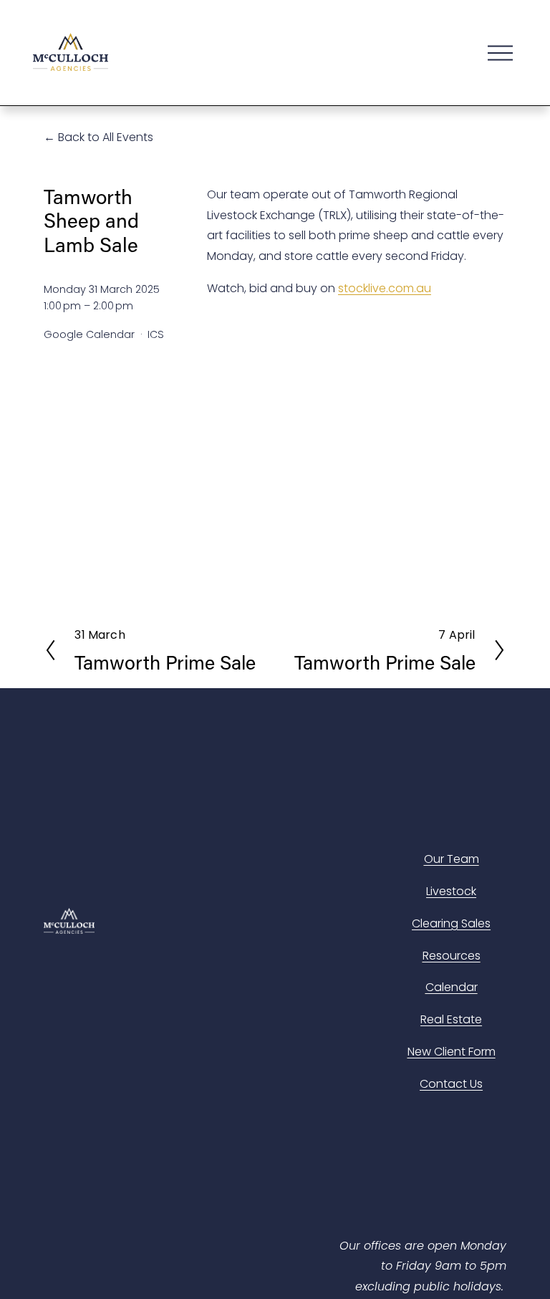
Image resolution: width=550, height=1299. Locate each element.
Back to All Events (105, 137)
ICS (156, 334)
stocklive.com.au (384, 288)
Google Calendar (89, 334)
